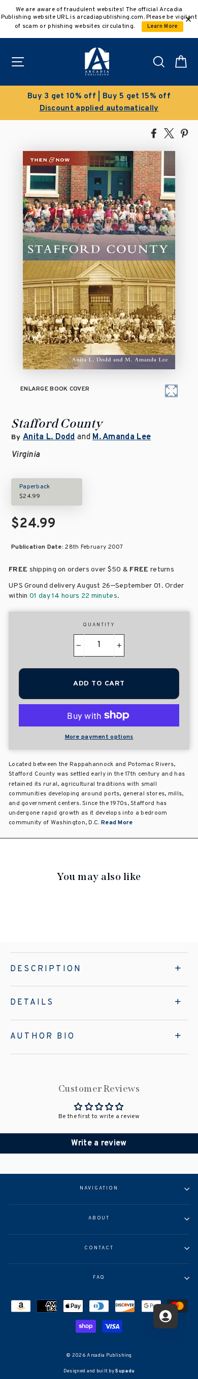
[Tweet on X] (169, 132)
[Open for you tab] (165, 1316)
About (99, 1218)
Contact (98, 1248)
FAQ (99, 1278)
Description (46, 969)
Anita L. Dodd (49, 437)
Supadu (125, 1371)
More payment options (99, 737)
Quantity (99, 625)
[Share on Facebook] (154, 132)
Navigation (99, 1188)
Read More (116, 823)
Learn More (162, 26)
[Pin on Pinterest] (184, 132)
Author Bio (42, 1036)
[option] (99, 103)
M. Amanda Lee (121, 437)
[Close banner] (188, 19)
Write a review (98, 1143)
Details (32, 1003)
